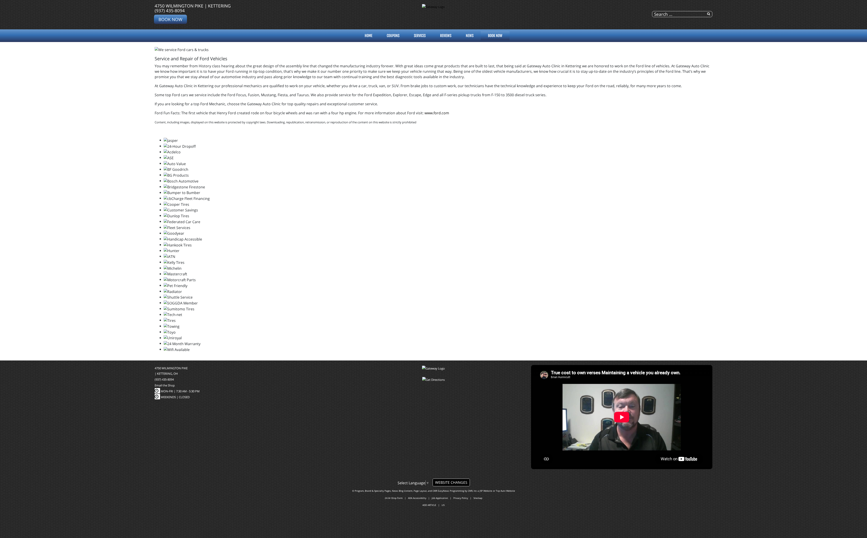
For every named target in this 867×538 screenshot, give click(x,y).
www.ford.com (436, 112)
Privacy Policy (460, 498)
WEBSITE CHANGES (451, 482)
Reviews (445, 35)
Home (368, 35)
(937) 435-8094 (170, 10)
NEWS (469, 35)
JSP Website (486, 490)
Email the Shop (165, 385)
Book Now (170, 19)
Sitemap (477, 498)
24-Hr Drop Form (394, 498)
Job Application (440, 498)
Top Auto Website (505, 490)
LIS (443, 505)
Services (420, 35)
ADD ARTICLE (429, 505)
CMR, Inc (472, 490)
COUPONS (393, 35)
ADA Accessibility (417, 498)
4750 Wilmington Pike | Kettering (193, 6)
